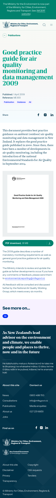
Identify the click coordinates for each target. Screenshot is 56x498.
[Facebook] (38, 115)
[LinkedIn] (51, 115)
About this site (10, 464)
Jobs (5, 417)
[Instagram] (45, 115)
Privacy (6, 475)
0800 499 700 (37, 395)
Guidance (21, 102)
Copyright (33, 464)
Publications (9, 406)
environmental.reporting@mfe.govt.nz (25, 278)
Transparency (10, 481)
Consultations (10, 400)
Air (30, 102)
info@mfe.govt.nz (39, 400)
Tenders (32, 475)
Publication (9, 102)
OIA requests (35, 470)
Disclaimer (8, 470)
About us (7, 411)
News (6, 395)
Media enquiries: (38, 406)
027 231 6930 (37, 411)
